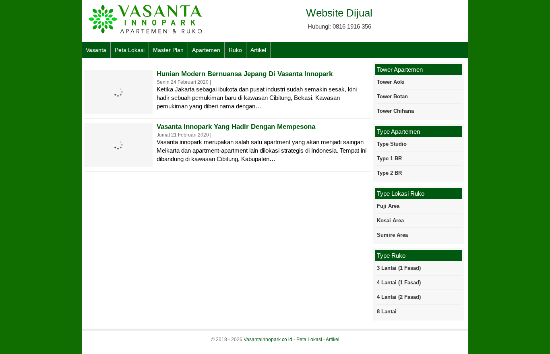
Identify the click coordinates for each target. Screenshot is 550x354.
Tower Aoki (391, 82)
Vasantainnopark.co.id (268, 339)
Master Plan (168, 50)
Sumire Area (392, 235)
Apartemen (206, 50)
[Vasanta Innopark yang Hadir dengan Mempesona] (118, 161)
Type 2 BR (389, 173)
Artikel (258, 50)
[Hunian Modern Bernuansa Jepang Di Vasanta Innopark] (118, 109)
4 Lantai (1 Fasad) (399, 282)
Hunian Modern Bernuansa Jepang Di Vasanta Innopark (245, 74)
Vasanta (96, 50)
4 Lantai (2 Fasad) (399, 297)
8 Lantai (387, 311)
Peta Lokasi (130, 50)
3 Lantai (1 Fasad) (399, 268)
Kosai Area (390, 220)
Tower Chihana (395, 111)
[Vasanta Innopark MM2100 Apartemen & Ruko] (146, 32)
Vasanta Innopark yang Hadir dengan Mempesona (236, 126)
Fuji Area (388, 206)
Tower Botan (392, 96)
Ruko (235, 50)
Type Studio (392, 144)
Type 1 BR (389, 158)
